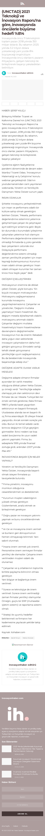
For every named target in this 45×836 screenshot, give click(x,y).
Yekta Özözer (28, 638)
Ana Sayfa (5, 826)
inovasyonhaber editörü (22, 73)
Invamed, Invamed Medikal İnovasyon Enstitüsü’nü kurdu (25, 773)
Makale (25, 826)
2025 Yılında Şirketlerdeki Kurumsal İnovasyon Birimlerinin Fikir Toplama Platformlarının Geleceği (28, 748)
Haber (15, 826)
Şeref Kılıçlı (15, 638)
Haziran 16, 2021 (10, 76)
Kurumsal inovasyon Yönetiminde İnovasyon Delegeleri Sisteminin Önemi (27, 761)
